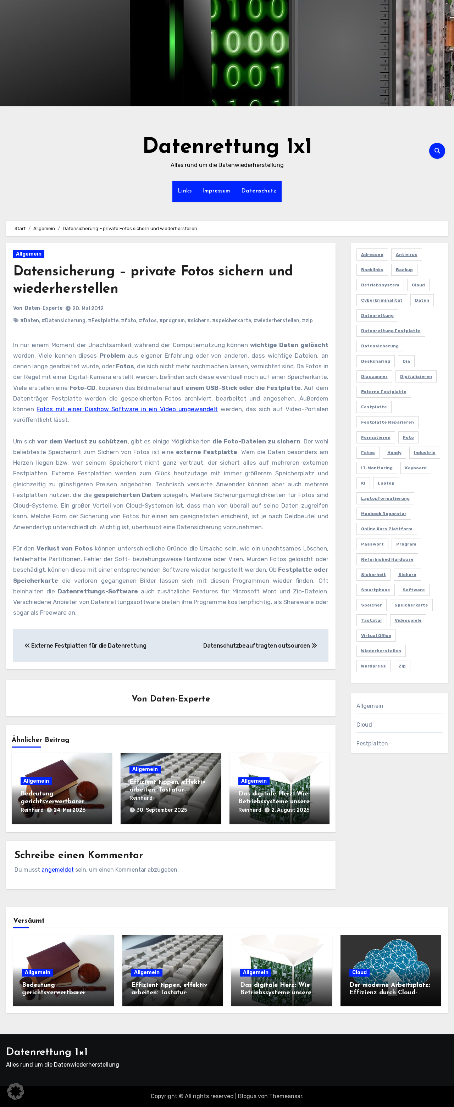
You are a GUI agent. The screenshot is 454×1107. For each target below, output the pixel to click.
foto (408, 437)
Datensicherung (380, 345)
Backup (404, 269)
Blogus (247, 1096)
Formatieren (376, 437)
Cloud (418, 285)
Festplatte (374, 406)
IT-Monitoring (377, 467)
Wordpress (373, 666)
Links (185, 191)
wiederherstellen (381, 650)
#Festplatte (103, 321)
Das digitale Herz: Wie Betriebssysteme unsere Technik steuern (274, 801)
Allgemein (28, 254)
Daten (422, 300)
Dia (406, 361)
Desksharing (375, 361)
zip (402, 666)
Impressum (216, 191)
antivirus (406, 254)
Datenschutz (259, 191)
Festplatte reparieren (387, 422)
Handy (394, 452)
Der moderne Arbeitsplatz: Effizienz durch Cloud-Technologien (389, 993)
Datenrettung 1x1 (227, 147)
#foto (128, 321)
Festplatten (372, 743)
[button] (15, 1091)
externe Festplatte (383, 391)
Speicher (371, 605)
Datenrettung (377, 315)
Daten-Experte (43, 308)
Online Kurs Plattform (387, 528)
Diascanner (374, 376)
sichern (407, 574)
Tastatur (371, 620)
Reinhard (32, 810)
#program (172, 321)
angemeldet (57, 869)
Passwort (372, 544)
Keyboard (416, 467)
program (406, 544)
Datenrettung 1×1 (47, 1052)
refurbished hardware (387, 559)
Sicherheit (373, 574)
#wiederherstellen (276, 321)
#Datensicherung (63, 321)
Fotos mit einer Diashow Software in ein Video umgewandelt (127, 409)
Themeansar (285, 1096)
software (414, 589)
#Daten (29, 321)
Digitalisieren (416, 376)
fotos (368, 452)
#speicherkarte (231, 321)
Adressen (372, 254)
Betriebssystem (380, 285)
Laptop (386, 483)
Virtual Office (376, 635)
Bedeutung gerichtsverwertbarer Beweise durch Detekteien (60, 801)
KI (363, 483)
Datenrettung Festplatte (391, 330)
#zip (307, 321)
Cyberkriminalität (382, 300)
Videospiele (408, 620)
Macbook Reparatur (383, 513)
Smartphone (375, 589)
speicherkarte (411, 605)
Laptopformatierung (385, 498)
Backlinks (372, 269)
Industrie (425, 452)
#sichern (198, 321)
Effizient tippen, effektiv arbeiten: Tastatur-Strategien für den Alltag (168, 790)
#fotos (148, 321)
